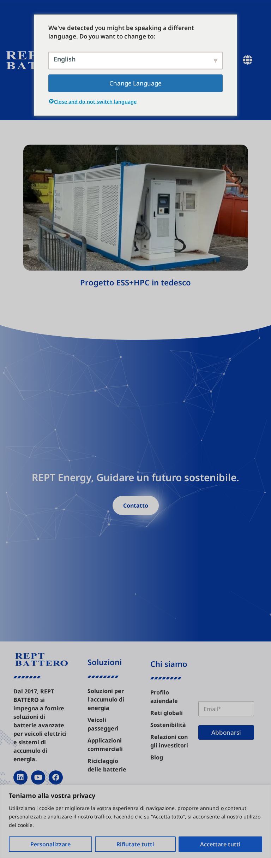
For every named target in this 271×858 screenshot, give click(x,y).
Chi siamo (168, 663)
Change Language (135, 83)
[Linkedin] (20, 777)
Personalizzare (50, 844)
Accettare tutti (220, 844)
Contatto (135, 505)
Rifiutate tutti (135, 844)
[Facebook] (56, 777)
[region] (135, 821)
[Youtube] (38, 777)
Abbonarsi (226, 732)
